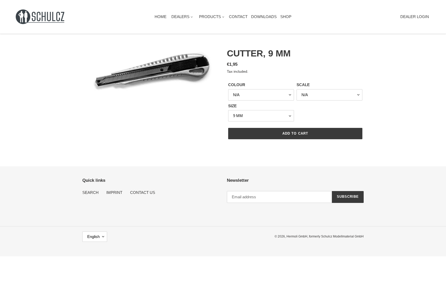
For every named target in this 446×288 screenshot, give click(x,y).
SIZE (232, 106)
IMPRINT (114, 192)
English (93, 236)
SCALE (303, 85)
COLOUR (236, 85)
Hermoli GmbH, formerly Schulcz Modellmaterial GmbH (325, 236)
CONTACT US (142, 192)
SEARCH (90, 192)
